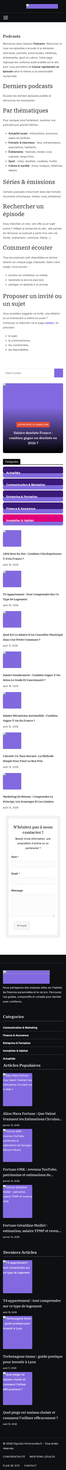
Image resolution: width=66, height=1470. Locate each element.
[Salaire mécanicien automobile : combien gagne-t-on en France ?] (33, 700)
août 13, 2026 (10, 807)
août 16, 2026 (10, 686)
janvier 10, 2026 (11, 1125)
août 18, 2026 (10, 605)
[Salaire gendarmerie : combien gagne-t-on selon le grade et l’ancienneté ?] (33, 659)
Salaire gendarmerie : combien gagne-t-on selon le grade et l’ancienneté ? (31, 677)
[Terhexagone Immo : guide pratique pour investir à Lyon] (33, 1332)
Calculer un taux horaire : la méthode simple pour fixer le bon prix (28, 758)
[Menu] (5, 17)
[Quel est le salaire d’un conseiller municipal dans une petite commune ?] (33, 619)
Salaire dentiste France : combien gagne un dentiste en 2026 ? (33, 438)
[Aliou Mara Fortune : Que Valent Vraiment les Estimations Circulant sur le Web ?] (33, 1089)
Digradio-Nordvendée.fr (27, 1443)
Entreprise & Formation (33, 424)
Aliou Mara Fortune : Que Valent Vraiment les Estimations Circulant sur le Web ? (32, 1116)
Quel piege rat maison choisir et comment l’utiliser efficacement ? (30, 1415)
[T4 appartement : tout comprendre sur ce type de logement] (33, 579)
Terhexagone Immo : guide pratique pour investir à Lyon (33, 1359)
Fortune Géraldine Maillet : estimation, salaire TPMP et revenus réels (32, 1228)
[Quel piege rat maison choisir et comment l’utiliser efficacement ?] (33, 1388)
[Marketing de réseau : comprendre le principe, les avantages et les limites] (33, 781)
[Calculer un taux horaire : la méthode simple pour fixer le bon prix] (33, 740)
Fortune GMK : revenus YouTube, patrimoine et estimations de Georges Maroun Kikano (30, 1172)
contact (49, 322)
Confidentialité (14, 1456)
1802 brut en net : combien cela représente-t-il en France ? (33, 556)
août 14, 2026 (10, 766)
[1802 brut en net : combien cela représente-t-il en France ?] (33, 538)
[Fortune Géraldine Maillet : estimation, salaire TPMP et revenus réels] (33, 1201)
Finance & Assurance (21, 508)
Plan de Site (11, 1465)
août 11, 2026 (9, 1368)
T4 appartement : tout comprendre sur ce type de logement (31, 597)
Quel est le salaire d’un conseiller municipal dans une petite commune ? (33, 637)
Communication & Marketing (25, 484)
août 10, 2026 (10, 1424)
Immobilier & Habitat (20, 520)
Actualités (13, 472)
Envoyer (22, 925)
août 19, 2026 (10, 564)
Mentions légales (42, 1456)
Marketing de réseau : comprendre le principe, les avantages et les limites (28, 799)
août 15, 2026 (10, 726)
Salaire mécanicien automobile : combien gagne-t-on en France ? (30, 718)
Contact (30, 1465)
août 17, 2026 (10, 645)
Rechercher (58, 373)
